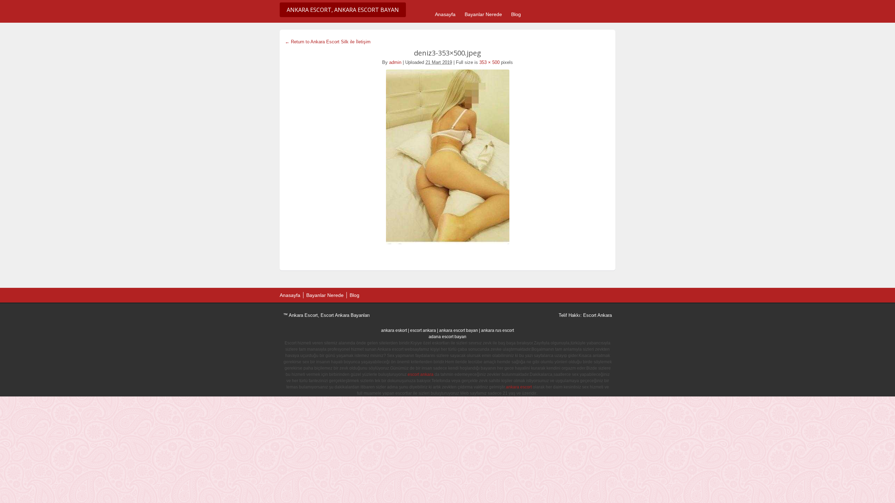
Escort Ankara (597, 315)
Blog (516, 14)
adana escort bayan (447, 336)
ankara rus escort (497, 330)
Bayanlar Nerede (483, 14)
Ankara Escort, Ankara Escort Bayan (343, 10)
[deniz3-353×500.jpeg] (447, 157)
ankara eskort (394, 330)
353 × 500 (489, 62)
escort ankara (423, 330)
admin (395, 62)
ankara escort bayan (458, 330)
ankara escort (519, 387)
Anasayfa (445, 14)
